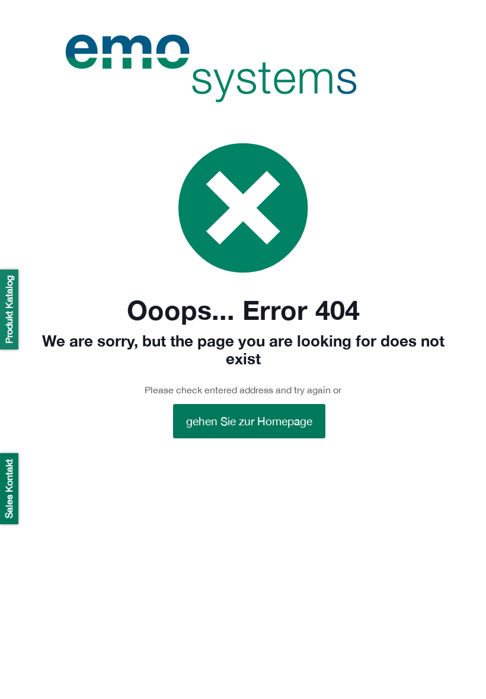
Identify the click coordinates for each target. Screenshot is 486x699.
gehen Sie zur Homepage (249, 421)
